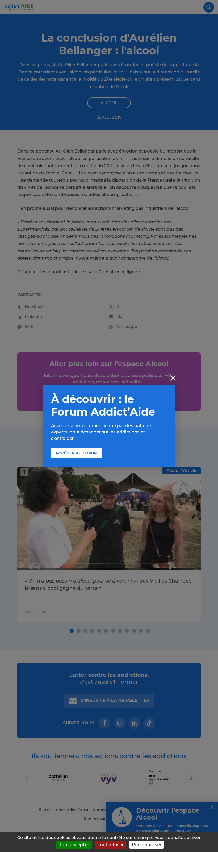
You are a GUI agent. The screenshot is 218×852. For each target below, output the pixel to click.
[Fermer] (172, 378)
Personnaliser (146, 844)
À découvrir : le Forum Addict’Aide (103, 405)
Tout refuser (110, 844)
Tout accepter (74, 844)
